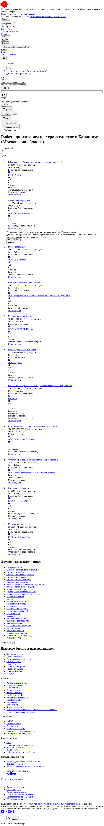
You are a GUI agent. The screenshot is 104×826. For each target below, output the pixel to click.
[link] (5, 43)
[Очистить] (5, 88)
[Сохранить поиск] (3, 95)
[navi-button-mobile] (3, 58)
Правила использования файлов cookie (48, 16)
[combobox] (13, 82)
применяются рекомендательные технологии (55, 804)
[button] (4, 49)
